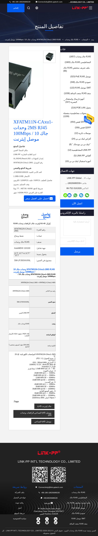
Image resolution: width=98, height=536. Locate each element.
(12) (82, 133)
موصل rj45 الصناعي (42, 422)
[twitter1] (49, 520)
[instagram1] (49, 523)
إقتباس (15, 8)
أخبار (19, 508)
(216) (81, 108)
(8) (80, 144)
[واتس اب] (75, 195)
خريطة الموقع (19, 513)
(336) (83, 127)
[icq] (65, 195)
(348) (80, 82)
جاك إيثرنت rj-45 (44, 406)
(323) (80, 76)
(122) (80, 88)
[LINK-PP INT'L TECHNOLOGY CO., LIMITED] (80, 8)
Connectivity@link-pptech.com (50, 2)
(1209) (75, 114)
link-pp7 (47, 503)
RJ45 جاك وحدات (71, 40)
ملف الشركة (19, 492)
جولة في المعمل (19, 498)
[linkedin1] (58, 520)
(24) (81, 139)
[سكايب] (81, 195)
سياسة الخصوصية (19, 518)
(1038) (77, 93)
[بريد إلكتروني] (69, 195)
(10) (78, 161)
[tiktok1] (58, 523)
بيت (92, 40)
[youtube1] (40, 523)
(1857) (80, 57)
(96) (76, 69)
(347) (74, 100)
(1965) (78, 62)
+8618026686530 (50, 498)
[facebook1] (40, 520)
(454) (80, 122)
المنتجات (85, 40)
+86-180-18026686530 (20, 2)
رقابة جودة (20, 503)
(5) (82, 156)
